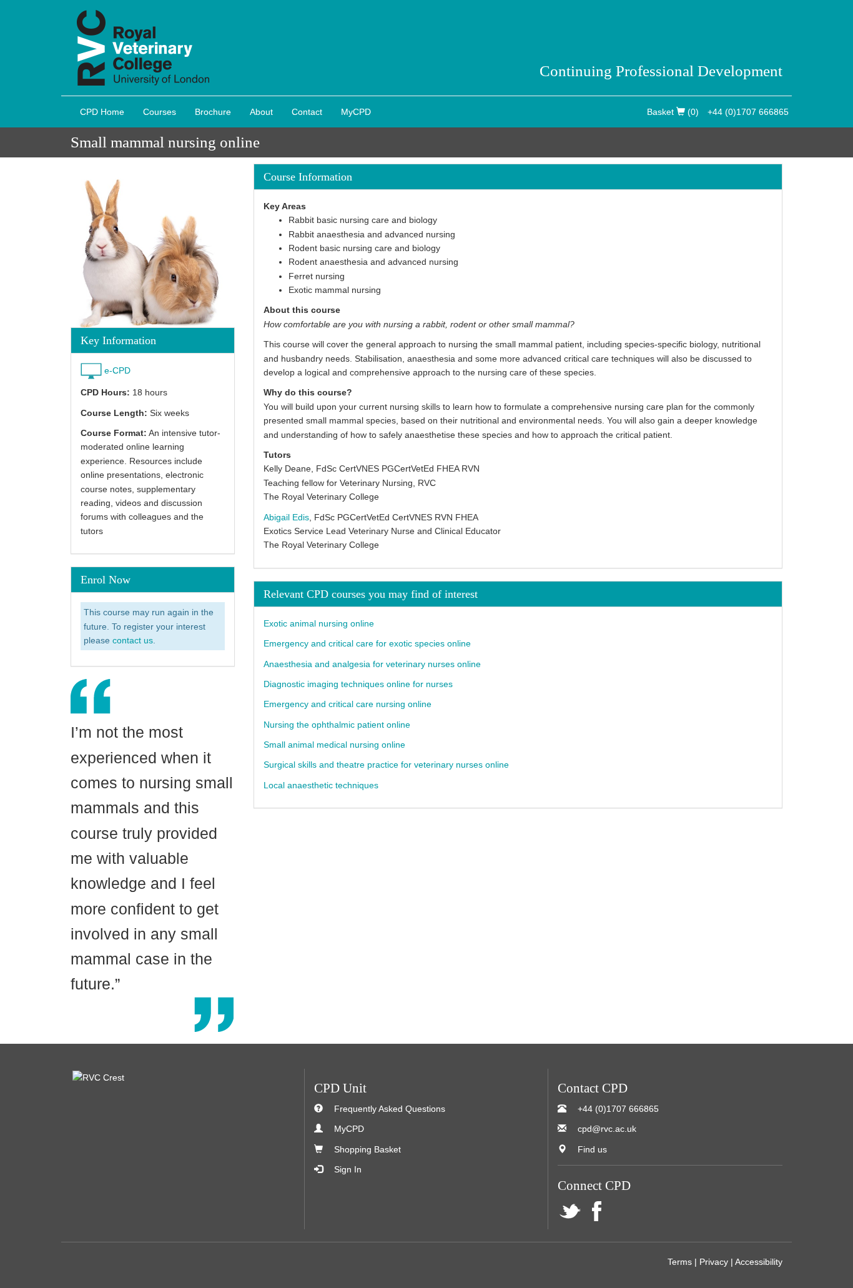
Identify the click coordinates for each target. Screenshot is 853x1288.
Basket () (673, 112)
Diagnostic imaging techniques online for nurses (358, 684)
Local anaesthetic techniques (321, 785)
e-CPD (117, 370)
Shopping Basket (367, 1149)
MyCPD (356, 112)
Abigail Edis (286, 517)
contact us (132, 640)
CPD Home (102, 112)
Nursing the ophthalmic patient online (337, 725)
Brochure (213, 112)
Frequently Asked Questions (389, 1109)
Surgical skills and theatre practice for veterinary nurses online (386, 765)
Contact (307, 112)
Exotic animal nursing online (319, 623)
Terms (680, 1262)
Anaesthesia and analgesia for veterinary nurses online (372, 664)
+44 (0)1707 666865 (748, 112)
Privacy (713, 1262)
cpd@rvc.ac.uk (607, 1129)
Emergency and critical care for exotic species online (367, 643)
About (261, 112)
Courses (159, 112)
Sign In (348, 1169)
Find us (592, 1149)
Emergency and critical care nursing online (347, 704)
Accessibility (758, 1262)
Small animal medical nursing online (334, 745)
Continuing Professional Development (661, 70)
